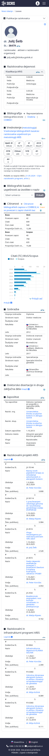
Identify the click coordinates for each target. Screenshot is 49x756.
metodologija (29, 127)
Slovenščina (18, 742)
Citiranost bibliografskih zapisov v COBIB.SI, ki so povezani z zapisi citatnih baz (21, 207)
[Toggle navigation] (44, 3)
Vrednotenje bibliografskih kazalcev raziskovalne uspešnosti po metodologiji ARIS (21, 134)
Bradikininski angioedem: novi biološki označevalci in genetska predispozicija (33, 601)
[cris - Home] (8, 3)
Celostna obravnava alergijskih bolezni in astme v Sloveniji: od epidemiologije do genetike (35, 679)
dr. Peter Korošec (34, 488)
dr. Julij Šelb (31, 547)
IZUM (13, 750)
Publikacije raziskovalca (18, 18)
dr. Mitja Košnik (33, 692)
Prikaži (24, 389)
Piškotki (15, 752)
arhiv (26, 178)
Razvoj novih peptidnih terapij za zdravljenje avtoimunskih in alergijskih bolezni (35, 474)
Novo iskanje (7, 11)
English (34, 742)
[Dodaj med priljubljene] (45, 24)
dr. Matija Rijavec (34, 518)
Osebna (31, 116)
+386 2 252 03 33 (16, 746)
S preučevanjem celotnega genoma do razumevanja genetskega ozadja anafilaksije (34, 505)
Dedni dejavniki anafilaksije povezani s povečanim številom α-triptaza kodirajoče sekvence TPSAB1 (35, 567)
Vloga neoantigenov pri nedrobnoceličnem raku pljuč (34, 535)
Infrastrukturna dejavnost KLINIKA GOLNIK (34, 650)
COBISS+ (8, 120)
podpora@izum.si (35, 746)
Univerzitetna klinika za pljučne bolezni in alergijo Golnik (34, 414)
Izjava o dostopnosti (29, 752)
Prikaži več (36, 298)
